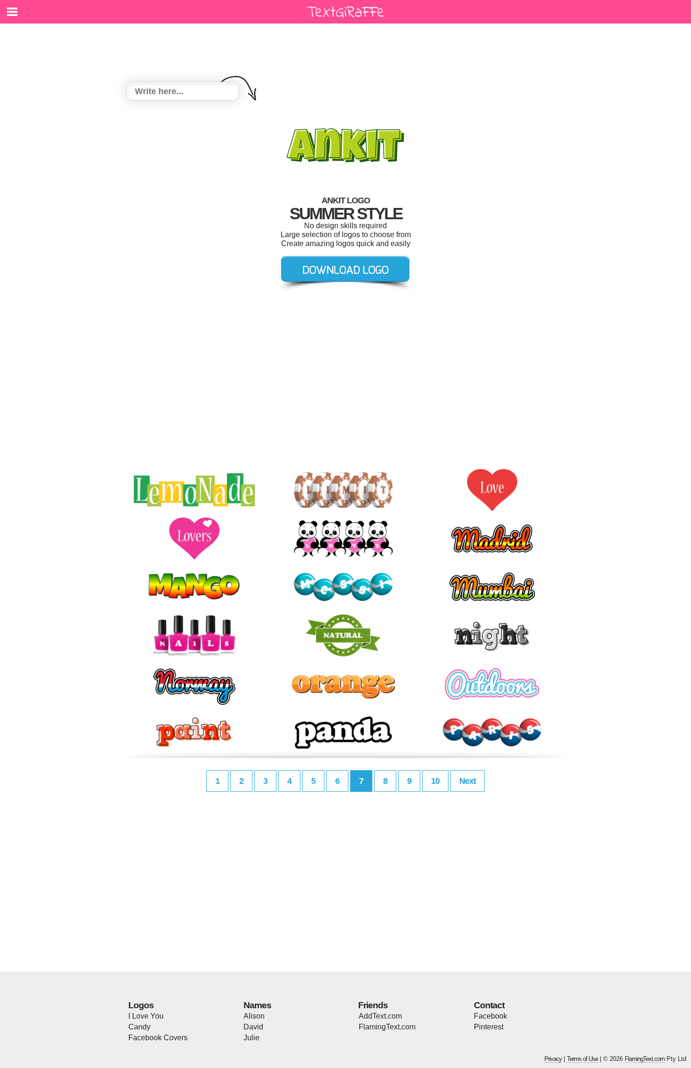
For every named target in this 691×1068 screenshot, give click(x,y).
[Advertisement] (348, 47)
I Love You (146, 1016)
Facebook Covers (158, 1038)
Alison (254, 1016)
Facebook (490, 1016)
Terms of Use (582, 1058)
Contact (489, 1005)
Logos (141, 1005)
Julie (251, 1038)
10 (435, 781)
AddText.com (380, 1016)
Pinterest (488, 1027)
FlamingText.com (387, 1027)
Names (257, 1005)
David (253, 1027)
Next (467, 781)
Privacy (553, 1058)
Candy (139, 1027)
